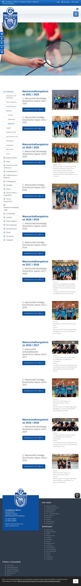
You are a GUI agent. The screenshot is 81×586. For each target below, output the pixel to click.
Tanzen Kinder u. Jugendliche (11, 194)
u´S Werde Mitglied (53, 514)
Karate (8, 189)
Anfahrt (48, 519)
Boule (8, 161)
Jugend (8, 128)
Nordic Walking (11, 221)
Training (10, 115)
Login (58, 2)
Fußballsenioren (11, 171)
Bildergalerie (10, 141)
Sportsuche (49, 516)
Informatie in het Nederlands (11, 97)
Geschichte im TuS (12, 136)
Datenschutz (50, 521)
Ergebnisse (11, 123)
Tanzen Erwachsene (8, 200)
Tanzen (48, 553)
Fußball (48, 537)
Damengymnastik (12, 567)
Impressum (49, 523)
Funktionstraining (12, 569)
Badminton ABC (11, 132)
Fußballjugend (11, 181)
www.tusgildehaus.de (12, 526)
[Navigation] (75, 14)
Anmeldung (9, 145)
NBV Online (9, 149)
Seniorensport (11, 573)
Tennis (8, 232)
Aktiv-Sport (10, 565)
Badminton (10, 92)
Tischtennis (10, 236)
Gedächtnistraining (13, 571)
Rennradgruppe (11, 225)
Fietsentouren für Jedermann (11, 166)
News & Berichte (11, 102)
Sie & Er (9, 575)
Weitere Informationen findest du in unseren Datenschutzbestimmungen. (39, 581)
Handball (9, 185)
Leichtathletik (10, 214)
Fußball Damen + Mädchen (11, 176)
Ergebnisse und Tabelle (34, 109)
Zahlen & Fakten (51, 506)
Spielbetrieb (11, 119)
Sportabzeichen (11, 229)
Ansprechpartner (11, 106)
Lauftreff (9, 217)
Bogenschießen (11, 158)
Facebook (67, 2)
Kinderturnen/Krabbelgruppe (11, 209)
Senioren (9, 111)
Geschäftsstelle (51, 510)
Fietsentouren (50, 535)
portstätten (50, 512)
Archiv (8, 154)
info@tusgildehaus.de (16, 524)
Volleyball (9, 240)
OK (76, 581)
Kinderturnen (50, 543)
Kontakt (76, 2)
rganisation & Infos (53, 508)
